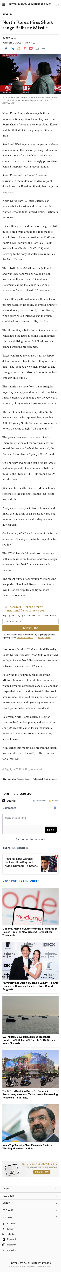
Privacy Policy (44, 637)
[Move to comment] (43, 48)
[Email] (37, 48)
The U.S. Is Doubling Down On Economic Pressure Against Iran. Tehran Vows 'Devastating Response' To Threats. (30, 1094)
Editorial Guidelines (45, 779)
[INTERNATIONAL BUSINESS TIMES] (30, 5)
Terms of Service (25, 637)
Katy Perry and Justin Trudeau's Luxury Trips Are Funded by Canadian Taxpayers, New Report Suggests (30, 986)
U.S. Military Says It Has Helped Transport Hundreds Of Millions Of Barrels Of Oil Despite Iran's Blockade (29, 1040)
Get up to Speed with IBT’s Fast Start (39, 1164)
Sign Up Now (41, 1172)
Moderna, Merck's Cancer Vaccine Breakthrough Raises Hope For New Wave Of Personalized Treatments (29, 932)
